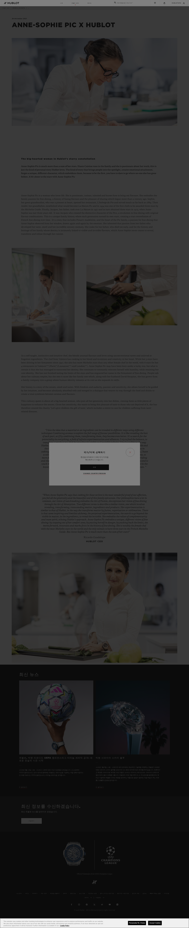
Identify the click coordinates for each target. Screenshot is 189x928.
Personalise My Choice (137, 923)
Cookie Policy (64, 925)
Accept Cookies (155, 923)
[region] (94, 923)
